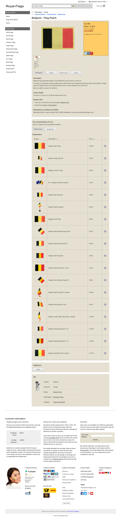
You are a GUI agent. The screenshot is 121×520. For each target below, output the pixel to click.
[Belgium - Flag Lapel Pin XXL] (40, 309)
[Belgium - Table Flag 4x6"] (40, 212)
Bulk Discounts (64, 72)
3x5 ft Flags (9, 32)
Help (63, 487)
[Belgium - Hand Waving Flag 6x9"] (40, 285)
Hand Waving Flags (12, 52)
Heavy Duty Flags (11, 49)
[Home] (32, 12)
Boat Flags (9, 62)
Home (8, 16)
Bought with (50, 129)
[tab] (39, 72)
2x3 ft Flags (9, 35)
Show (38, 369)
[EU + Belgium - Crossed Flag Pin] (40, 187)
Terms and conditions (69, 480)
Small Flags (10, 45)
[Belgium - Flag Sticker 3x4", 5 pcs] (40, 273)
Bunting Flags (10, 65)
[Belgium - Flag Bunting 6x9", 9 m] (40, 334)
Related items (38, 129)
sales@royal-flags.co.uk (85, 112)
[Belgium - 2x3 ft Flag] (40, 224)
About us (65, 471)
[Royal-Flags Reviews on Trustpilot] (30, 472)
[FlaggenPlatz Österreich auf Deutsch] (100, 473)
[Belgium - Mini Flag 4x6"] (40, 200)
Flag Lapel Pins (11, 72)
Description (39, 72)
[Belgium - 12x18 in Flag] (40, 175)
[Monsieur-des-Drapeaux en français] (109, 473)
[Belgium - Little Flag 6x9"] (40, 261)
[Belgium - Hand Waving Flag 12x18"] (40, 236)
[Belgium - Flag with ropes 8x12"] (40, 248)
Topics (8, 23)
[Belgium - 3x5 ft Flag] (40, 151)
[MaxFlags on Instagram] (88, 494)
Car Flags (9, 59)
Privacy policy (66, 482)
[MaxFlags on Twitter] (85, 494)
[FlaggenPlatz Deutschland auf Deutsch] (106, 473)
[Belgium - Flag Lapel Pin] (40, 163)
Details (51, 72)
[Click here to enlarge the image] (58, 54)
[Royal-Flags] (17, 6)
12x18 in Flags (10, 42)
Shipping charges (67, 490)
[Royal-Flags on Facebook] (82, 494)
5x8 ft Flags (9, 39)
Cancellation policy (68, 499)
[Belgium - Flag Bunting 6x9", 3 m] (40, 346)
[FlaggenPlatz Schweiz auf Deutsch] (103, 473)
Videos (76, 72)
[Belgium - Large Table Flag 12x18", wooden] (40, 321)
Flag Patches (10, 68)
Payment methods (68, 493)
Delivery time (66, 496)
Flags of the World (11, 19)
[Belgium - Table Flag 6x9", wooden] (40, 297)
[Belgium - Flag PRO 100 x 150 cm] (40, 358)
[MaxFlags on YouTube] (91, 494)
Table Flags (9, 55)
